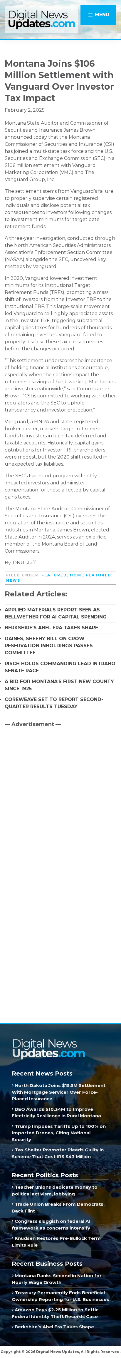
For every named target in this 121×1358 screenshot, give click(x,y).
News (13, 580)
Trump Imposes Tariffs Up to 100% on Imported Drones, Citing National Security (59, 1132)
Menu (102, 14)
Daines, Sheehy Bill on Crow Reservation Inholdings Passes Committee (49, 645)
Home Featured (90, 575)
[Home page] (48, 1040)
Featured (54, 575)
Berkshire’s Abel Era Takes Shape (51, 627)
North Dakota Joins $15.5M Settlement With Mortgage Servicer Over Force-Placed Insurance (58, 1092)
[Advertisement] (49, 782)
